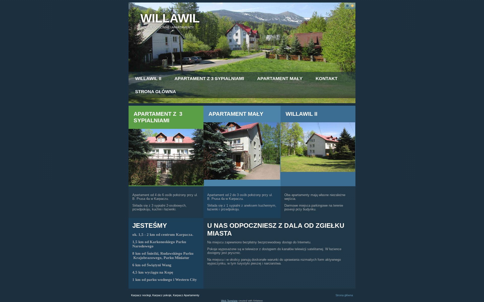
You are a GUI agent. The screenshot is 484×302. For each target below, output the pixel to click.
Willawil (170, 18)
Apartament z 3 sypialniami (209, 78)
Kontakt (327, 78)
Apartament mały (279, 78)
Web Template (229, 300)
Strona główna (155, 91)
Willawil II (148, 78)
